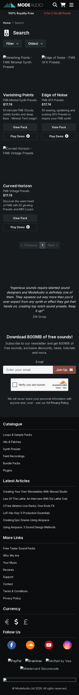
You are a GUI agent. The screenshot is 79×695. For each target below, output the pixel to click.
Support (8, 576)
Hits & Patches (12, 441)
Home (7, 22)
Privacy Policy (59, 402)
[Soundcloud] (30, 645)
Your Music (10, 562)
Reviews (8, 569)
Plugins (7, 470)
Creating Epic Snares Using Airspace (26, 520)
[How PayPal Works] (15, 660)
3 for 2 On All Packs (57, 13)
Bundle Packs (11, 463)
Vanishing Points (18, 95)
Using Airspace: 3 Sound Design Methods (29, 527)
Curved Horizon (17, 186)
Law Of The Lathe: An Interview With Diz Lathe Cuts (35, 498)
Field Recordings (14, 456)
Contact (8, 584)
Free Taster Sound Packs (19, 548)
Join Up (62, 370)
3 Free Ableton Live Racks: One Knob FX (29, 505)
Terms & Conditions (15, 591)
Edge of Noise (54, 95)
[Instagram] (67, 645)
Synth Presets (12, 449)
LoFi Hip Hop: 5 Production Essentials (26, 513)
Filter (10, 43)
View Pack (20, 127)
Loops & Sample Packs (17, 434)
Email (39, 362)
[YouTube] (48, 645)
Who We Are (11, 555)
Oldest (33, 43)
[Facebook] (11, 645)
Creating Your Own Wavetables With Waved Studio (35, 491)
